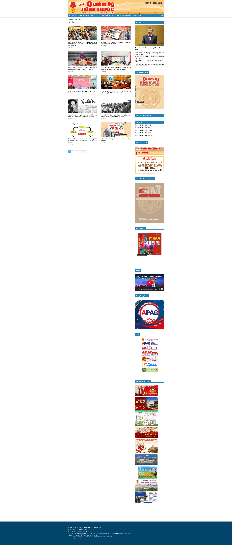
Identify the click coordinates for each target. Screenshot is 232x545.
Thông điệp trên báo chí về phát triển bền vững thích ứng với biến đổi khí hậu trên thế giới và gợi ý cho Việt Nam (82, 140)
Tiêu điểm (139, 23)
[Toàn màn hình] (162, 289)
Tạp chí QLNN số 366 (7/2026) (143, 130)
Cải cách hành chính (125, 15)
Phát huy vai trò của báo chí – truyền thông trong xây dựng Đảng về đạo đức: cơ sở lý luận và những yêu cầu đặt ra (82, 43)
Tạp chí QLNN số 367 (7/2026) (143, 127)
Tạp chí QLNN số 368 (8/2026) (148, 105)
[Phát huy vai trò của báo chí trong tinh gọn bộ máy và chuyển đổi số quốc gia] (116, 33)
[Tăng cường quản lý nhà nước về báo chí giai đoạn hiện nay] (116, 129)
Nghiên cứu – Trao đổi (88, 15)
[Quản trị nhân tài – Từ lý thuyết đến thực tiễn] (149, 247)
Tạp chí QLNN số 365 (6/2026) (143, 133)
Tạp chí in (140, 101)
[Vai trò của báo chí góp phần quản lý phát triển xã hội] (82, 82)
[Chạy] (137, 289)
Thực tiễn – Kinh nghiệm (102, 15)
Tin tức (80, 15)
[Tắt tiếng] (159, 289)
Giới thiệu (74, 15)
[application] (149, 282)
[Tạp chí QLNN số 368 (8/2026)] (149, 92)
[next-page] (84, 151)
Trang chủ (70, 19)
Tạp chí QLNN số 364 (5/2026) (143, 135)
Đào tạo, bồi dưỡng (114, 15)
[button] (162, 15)
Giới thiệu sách (140, 228)
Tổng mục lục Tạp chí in (143, 115)
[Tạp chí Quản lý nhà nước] (116, 7)
